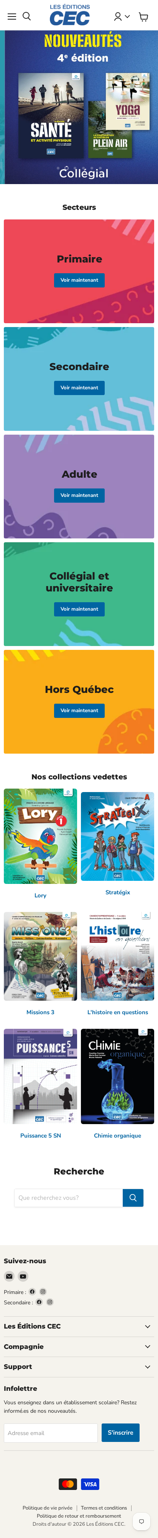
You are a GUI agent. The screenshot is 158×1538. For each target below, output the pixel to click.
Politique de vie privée (47, 1508)
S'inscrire (120, 1432)
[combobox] (69, 1198)
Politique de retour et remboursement (79, 1516)
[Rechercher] (133, 1198)
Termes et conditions (104, 1508)
